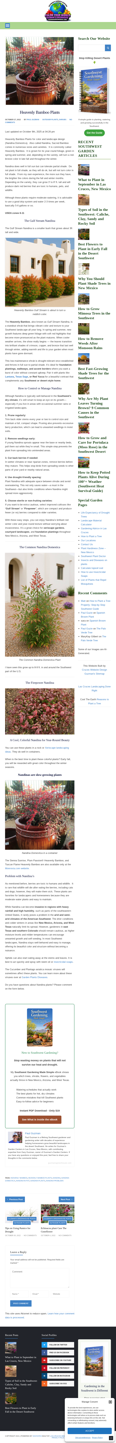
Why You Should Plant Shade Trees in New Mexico (94, 283)
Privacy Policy (97, 1438)
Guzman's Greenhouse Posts (22, 1219)
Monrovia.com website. (17, 868)
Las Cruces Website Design (63, 1436)
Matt (83, 601)
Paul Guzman (33, 120)
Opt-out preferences (83, 1438)
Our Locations (88, 540)
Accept (89, 1431)
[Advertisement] (94, 724)
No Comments (30, 1235)
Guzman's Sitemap (94, 673)
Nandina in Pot (23, 1181)
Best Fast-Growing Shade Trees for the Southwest (93, 373)
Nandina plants (37, 1181)
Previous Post (16, 1199)
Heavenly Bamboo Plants (40, 1178)
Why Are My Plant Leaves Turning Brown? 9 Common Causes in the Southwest (93, 408)
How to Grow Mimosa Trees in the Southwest (94, 313)
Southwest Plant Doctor (93, 556)
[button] (110, 1402)
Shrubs (62, 120)
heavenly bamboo (19, 1178)
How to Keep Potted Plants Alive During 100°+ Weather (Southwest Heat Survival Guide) (94, 481)
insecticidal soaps (63, 962)
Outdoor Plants (50, 120)
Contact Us (87, 544)
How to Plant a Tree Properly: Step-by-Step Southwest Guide (95, 605)
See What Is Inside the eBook (39, 1119)
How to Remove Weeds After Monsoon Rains (90, 343)
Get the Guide (94, 132)
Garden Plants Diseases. (35, 977)
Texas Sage (21, 376)
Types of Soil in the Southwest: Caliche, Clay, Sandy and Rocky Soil (21, 1384)
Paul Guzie (87, 612)
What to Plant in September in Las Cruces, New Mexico (94, 184)
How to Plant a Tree (91, 536)
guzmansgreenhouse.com (59, 1163)
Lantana (9, 376)
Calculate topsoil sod (92, 568)
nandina (57, 1178)
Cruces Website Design (94, 669)
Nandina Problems (55, 1181)
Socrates (37, 1436)
